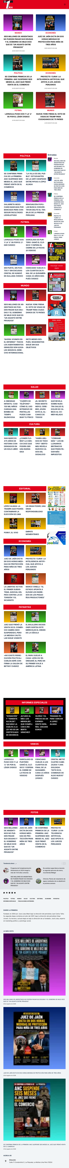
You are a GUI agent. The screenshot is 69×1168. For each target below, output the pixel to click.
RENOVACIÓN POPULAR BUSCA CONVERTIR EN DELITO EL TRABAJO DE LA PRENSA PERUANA (36, 209)
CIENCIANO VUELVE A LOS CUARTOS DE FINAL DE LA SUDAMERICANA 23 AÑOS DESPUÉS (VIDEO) (36, 273)
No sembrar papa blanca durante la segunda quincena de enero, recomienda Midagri (53, 870)
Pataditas (56, 898)
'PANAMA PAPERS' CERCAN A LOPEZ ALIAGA (56, 720)
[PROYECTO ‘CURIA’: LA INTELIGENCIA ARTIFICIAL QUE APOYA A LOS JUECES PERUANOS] (51, 63)
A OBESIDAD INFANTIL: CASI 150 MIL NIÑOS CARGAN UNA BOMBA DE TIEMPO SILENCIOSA (11, 409)
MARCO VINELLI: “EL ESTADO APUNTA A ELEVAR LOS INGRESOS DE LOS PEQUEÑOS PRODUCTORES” (35, 592)
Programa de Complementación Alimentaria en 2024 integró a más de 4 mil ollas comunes (21, 870)
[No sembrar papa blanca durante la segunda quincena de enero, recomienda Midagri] (38, 870)
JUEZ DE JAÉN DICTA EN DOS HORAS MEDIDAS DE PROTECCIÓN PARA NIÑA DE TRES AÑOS (14, 564)
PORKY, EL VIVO (11, 533)
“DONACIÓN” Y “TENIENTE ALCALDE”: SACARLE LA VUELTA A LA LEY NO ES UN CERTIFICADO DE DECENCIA (12, 725)
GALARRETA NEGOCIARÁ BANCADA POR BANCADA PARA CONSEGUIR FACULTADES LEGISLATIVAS (14, 209)
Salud (25, 898)
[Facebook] (6, 892)
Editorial (40, 898)
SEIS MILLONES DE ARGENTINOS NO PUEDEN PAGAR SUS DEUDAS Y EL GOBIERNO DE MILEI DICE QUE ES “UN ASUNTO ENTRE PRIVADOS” (18, 41)
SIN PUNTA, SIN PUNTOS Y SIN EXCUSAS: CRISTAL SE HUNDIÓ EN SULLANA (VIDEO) (13, 272)
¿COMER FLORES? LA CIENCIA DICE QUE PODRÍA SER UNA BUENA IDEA (26, 445)
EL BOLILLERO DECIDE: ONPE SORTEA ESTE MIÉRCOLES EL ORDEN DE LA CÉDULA (36, 629)
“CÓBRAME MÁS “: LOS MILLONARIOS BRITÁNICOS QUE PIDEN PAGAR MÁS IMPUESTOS (57, 446)
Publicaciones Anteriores (26, 901)
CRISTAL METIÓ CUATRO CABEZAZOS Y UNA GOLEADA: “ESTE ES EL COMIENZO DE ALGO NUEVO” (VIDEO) (58, 768)
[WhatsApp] (4, 892)
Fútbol (18, 110)
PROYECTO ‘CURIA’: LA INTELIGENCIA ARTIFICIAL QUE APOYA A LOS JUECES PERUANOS (59, 221)
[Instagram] (9, 892)
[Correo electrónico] (15, 892)
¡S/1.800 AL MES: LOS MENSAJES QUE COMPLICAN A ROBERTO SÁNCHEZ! (27, 724)
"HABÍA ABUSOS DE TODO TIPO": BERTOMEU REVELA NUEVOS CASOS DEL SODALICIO (41, 446)
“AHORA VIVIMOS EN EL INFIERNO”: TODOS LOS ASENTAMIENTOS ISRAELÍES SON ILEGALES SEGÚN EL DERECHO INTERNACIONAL (14, 346)
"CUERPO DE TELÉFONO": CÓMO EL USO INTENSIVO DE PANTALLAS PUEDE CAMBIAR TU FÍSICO (26, 409)
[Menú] (65, 4)
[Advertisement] (34, 138)
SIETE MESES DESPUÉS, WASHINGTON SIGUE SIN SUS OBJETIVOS (35, 343)
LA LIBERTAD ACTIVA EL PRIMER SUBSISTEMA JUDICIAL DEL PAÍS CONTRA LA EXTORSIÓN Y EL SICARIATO (13, 593)
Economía (51, 33)
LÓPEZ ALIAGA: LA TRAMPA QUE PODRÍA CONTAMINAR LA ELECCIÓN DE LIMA (13, 510)
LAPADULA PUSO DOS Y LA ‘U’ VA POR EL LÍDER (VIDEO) (14, 242)
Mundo (18, 33)
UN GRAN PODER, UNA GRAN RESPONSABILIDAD (36, 509)
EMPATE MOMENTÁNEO (32, 533)
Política (18, 73)
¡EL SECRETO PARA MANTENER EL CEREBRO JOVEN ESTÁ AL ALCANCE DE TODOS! (41, 409)
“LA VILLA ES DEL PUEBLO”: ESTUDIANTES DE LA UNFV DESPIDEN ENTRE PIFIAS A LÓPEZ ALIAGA (36, 179)
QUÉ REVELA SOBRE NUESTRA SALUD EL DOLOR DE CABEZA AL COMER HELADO (57, 408)
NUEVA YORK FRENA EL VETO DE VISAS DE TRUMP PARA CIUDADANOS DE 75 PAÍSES (50, 116)
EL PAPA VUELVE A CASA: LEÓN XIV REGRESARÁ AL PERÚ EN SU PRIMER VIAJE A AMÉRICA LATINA (35, 660)
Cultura (32, 898)
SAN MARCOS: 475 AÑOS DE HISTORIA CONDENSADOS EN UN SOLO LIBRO (11, 443)
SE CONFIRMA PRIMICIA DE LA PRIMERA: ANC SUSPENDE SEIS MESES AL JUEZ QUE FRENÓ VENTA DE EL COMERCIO (13, 180)
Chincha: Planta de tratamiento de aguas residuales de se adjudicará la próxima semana (54, 881)
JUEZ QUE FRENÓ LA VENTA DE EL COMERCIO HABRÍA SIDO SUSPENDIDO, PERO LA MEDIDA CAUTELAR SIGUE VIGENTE (13, 631)
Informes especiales (9, 901)
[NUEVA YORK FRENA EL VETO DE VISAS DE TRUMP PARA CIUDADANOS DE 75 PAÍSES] (51, 100)
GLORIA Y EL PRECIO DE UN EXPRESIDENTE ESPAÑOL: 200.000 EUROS (41, 723)
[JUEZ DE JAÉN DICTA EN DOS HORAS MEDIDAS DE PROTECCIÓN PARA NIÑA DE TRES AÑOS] (51, 22)
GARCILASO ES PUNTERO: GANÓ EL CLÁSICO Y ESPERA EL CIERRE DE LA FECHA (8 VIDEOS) (35, 245)
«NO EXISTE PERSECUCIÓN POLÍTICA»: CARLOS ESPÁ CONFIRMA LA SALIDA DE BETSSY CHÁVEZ (13, 660)
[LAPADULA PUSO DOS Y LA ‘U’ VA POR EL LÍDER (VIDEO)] (18, 100)
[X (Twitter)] (12, 892)
